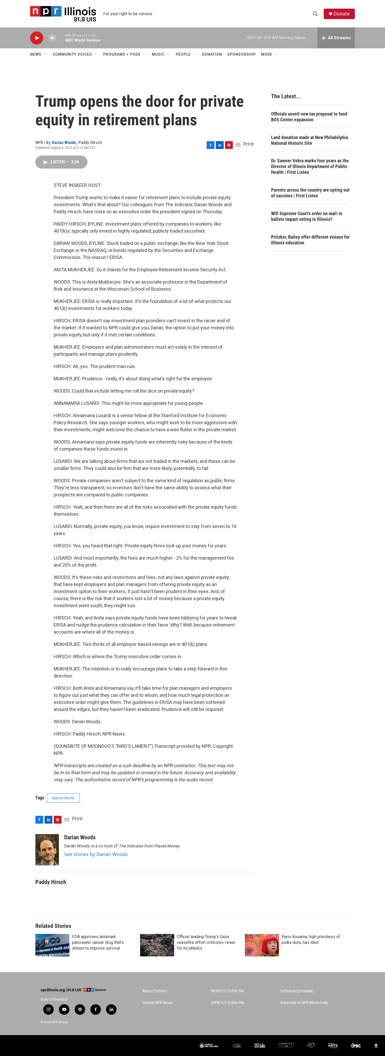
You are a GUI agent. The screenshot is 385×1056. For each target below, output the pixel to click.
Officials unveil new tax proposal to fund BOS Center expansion (309, 116)
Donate (341, 13)
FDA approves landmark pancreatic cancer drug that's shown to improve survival (98, 942)
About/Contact (154, 991)
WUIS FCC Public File (227, 991)
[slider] (61, 38)
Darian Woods (64, 142)
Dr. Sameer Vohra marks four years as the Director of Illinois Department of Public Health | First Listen (310, 166)
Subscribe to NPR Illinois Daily (304, 1003)
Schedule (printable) (297, 991)
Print (248, 144)
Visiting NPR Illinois (157, 1003)
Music (158, 54)
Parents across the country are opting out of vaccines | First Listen (310, 192)
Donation (212, 54)
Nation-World (63, 798)
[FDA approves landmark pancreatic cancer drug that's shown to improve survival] (52, 945)
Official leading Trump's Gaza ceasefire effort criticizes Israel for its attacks (206, 942)
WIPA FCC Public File (227, 1003)
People (183, 54)
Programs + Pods (122, 54)
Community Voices (72, 54)
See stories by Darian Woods (96, 854)
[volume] (52, 38)
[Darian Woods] (47, 849)
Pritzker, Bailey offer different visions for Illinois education (310, 239)
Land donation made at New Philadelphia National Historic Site (309, 140)
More (266, 54)
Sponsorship (241, 54)
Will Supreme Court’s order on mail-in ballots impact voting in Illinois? (306, 216)
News (35, 54)
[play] (36, 38)
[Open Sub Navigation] (45, 54)
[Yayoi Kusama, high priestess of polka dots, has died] (262, 945)
